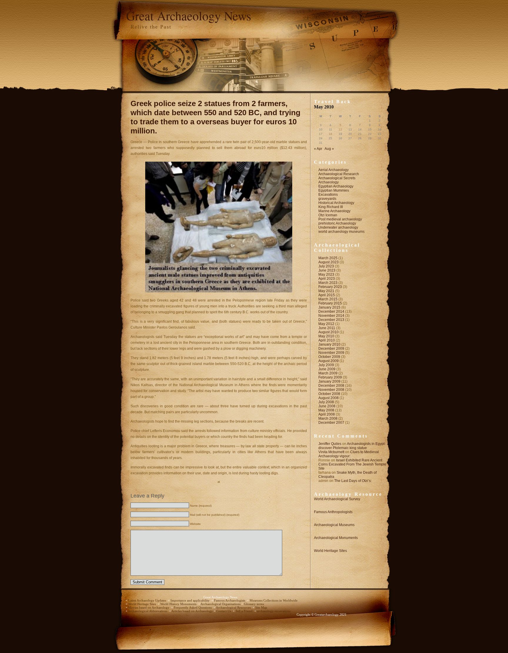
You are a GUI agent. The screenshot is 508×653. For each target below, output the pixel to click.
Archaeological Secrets (336, 178)
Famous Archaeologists (230, 600)
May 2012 (326, 324)
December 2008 (331, 386)
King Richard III (330, 207)
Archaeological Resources (234, 607)
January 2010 (329, 344)
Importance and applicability (190, 600)
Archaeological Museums (334, 525)
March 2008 (327, 418)
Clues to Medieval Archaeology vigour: (348, 454)
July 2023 (326, 266)
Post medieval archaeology (340, 219)
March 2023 (327, 283)
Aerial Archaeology (333, 170)
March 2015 (327, 299)
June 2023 (326, 270)
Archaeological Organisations (220, 604)
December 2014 (331, 311)
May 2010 (326, 336)
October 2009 (329, 357)
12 (340, 129)
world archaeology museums (341, 232)
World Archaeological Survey (337, 499)
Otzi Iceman (327, 215)
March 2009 (327, 373)
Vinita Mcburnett (331, 452)
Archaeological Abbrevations (148, 611)
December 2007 (331, 423)
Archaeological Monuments (336, 538)
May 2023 (326, 274)
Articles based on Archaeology (192, 611)
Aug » (329, 149)
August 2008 (328, 398)
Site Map (261, 607)
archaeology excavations (273, 611)
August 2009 (328, 361)
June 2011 (326, 328)
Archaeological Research (338, 174)
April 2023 (326, 279)
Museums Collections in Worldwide (274, 600)
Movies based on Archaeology (149, 607)
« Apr (318, 149)
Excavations (328, 194)
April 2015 (326, 295)
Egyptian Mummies (333, 190)
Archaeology (328, 182)
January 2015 (329, 307)
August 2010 (328, 332)
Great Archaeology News (188, 15)
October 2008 (329, 394)
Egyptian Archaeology (335, 186)
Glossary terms (254, 604)
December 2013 (331, 320)
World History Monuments (178, 604)
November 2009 (331, 353)
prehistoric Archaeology (337, 223)
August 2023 (328, 262)
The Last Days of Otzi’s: (353, 481)
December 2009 (331, 348)
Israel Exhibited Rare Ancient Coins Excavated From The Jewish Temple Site (352, 464)
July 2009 (326, 365)
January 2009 (329, 381)
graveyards (327, 199)
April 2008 (326, 414)
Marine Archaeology (334, 211)
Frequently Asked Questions (193, 607)
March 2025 (327, 258)
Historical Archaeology (336, 203)
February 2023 (330, 287)
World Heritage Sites (330, 551)
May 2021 (326, 291)
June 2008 (326, 406)
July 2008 (326, 402)
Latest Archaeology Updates (147, 600)
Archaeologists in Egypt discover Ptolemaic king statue (351, 446)
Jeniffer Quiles (329, 444)
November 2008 (331, 390)
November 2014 (331, 316)
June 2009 (326, 369)
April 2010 (326, 340)
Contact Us (224, 611)
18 (330, 133)
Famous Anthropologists (333, 512)
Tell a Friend (244, 611)
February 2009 (330, 377)
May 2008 (326, 410)
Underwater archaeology (338, 227)
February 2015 (330, 303)
